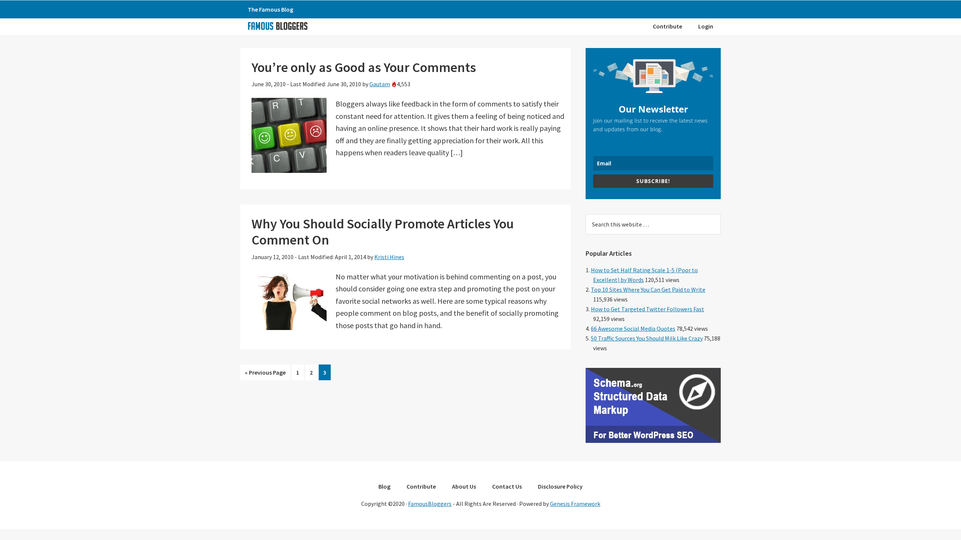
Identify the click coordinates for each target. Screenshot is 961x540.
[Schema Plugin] (653, 440)
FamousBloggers (430, 503)
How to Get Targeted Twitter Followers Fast (647, 309)
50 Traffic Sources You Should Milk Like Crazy (647, 338)
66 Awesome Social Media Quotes (633, 328)
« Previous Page (265, 374)
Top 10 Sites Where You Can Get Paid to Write (648, 289)
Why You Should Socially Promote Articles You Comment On (383, 231)
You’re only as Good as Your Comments (364, 67)
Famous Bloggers (277, 26)
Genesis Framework (575, 503)
